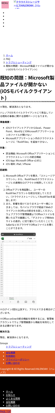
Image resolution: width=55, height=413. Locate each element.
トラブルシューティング (19, 346)
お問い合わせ (13, 363)
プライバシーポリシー (17, 359)
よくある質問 (13, 398)
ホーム (9, 391)
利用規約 (10, 356)
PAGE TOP (5, 411)
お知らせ (10, 395)
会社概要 (10, 352)
